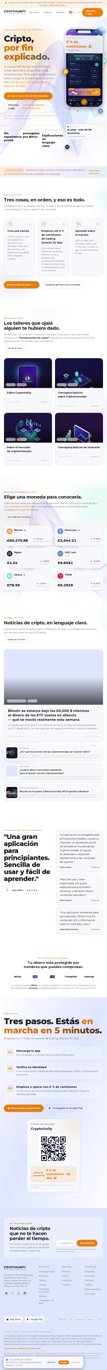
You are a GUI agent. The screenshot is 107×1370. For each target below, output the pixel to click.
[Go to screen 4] (83, 110)
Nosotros (66, 1271)
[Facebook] (6, 1293)
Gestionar (75, 1362)
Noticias (60, 12)
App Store (15, 1319)
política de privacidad (88, 1249)
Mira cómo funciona (95, 172)
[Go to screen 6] (86, 110)
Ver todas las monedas (20, 517)
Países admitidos (93, 1289)
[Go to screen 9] (91, 110)
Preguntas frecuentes (44, 1290)
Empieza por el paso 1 (21, 284)
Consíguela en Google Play (68, 1108)
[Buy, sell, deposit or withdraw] (84, 102)
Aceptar (63, 1362)
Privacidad (90, 1276)
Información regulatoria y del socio (23, 1348)
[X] (18, 1293)
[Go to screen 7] (88, 110)
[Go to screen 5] (85, 110)
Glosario (43, 1285)
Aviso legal (90, 1293)
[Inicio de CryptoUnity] (15, 12)
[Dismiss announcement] (104, 4)
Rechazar (52, 1362)
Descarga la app (31, 107)
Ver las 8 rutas (16, 348)
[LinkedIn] (24, 1293)
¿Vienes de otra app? (46, 1301)
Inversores (67, 1280)
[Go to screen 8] (90, 110)
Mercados (34, 12)
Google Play (37, 1319)
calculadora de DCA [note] (20, 506)
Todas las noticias (17, 639)
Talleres (48, 12)
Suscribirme (87, 1243)
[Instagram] (12, 1293)
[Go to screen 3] (81, 110)
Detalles (18, 1365)
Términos (89, 1280)
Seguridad (90, 1271)
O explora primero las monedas (62, 284)
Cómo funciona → (58, 5)
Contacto (66, 1285)
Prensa (65, 1276)
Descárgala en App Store (25, 1108)
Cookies (88, 1285)
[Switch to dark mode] (79, 12)
